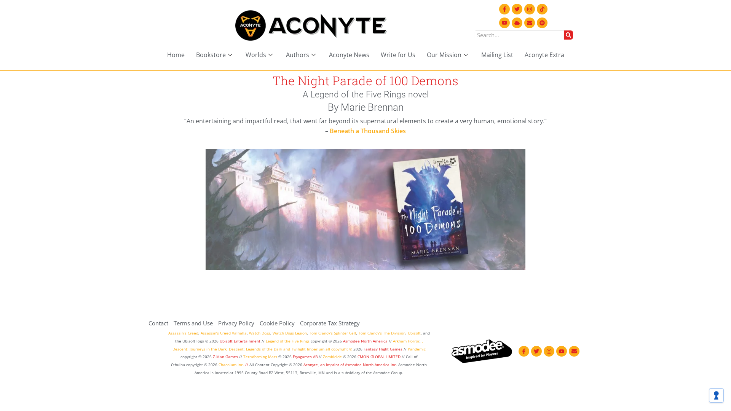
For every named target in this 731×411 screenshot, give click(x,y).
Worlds (256, 55)
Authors (297, 55)
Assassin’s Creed (183, 333)
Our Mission (444, 55)
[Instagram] (529, 9)
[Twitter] (517, 9)
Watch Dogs (259, 333)
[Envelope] (529, 23)
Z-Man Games (225, 356)
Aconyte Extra (544, 55)
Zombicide (332, 356)
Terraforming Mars (260, 356)
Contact (158, 323)
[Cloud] (517, 23)
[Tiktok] (542, 9)
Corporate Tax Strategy (330, 323)
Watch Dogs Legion (290, 333)
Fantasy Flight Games (383, 349)
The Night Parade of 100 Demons (365, 80)
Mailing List (497, 55)
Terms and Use (193, 323)
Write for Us (398, 55)
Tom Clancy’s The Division (381, 333)
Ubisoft (414, 333)
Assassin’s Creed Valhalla (224, 333)
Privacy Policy (236, 323)
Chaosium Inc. (231, 364)
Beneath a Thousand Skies (368, 131)
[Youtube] (504, 23)
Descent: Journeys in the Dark (199, 349)
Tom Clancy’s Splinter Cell (332, 333)
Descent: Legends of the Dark (255, 349)
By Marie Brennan (366, 107)
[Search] (568, 35)
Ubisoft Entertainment (240, 341)
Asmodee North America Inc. (371, 364)
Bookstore (211, 55)
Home (176, 55)
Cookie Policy (277, 323)
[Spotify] (542, 23)
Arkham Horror (406, 341)
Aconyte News (349, 55)
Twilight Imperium (307, 349)
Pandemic (417, 349)
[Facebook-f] (504, 9)
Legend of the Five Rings (288, 341)
